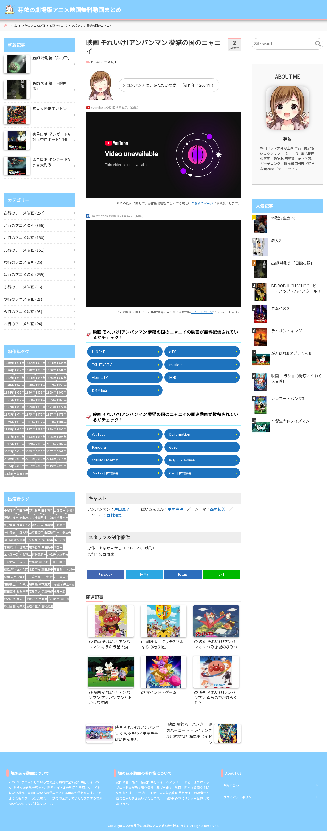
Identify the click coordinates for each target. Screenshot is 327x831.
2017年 (30, 466)
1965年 (51, 400)
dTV (172, 351)
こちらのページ (202, 203)
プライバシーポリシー (238, 797)
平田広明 (10, 547)
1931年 (19, 363)
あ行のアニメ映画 (103, 61)
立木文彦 (22, 569)
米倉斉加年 (21, 473)
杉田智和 (10, 606)
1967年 (9, 407)
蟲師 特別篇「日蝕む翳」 (292, 263)
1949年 (19, 385)
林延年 (8, 473)
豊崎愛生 (47, 606)
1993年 (30, 437)
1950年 (30, 385)
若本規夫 (44, 584)
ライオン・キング (286, 330)
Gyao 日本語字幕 (180, 473)
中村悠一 (69, 569)
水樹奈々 (34, 569)
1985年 (9, 429)
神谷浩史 (10, 532)
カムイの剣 (280, 308)
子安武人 (10, 562)
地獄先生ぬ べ (283, 217)
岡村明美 (47, 540)
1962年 (19, 400)
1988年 (40, 429)
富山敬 (65, 599)
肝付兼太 (41, 599)
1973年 (9, 414)
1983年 (51, 422)
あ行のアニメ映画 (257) (24, 213)
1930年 (9, 363)
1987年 (30, 429)
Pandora (99, 447)
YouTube (99, 434)
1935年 (61, 363)
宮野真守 (59, 525)
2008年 (61, 451)
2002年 (61, 444)
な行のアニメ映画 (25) (23, 262)
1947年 (61, 377)
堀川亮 (33, 584)
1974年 (19, 414)
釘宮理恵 (10, 525)
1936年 (9, 370)
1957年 (40, 392)
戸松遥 (51, 554)
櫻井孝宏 (62, 517)
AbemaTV (100, 377)
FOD (172, 377)
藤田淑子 (47, 569)
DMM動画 (99, 390)
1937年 (19, 370)
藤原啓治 (10, 569)
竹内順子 (22, 562)
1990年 (61, 429)
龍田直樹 (10, 591)
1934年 (51, 363)
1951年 (40, 385)
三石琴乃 (22, 584)
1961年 (9, 400)
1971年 (51, 407)
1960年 (61, 392)
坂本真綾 (19, 540)
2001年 (51, 444)
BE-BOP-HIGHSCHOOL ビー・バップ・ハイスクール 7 (295, 288)
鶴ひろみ (37, 525)
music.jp (176, 364)
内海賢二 (25, 554)
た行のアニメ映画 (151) (24, 250)
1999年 (30, 444)
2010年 (19, 459)
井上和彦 (69, 584)
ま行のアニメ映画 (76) (23, 287)
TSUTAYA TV (102, 364)
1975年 (30, 414)
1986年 (19, 429)
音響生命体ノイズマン (290, 421)
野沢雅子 (34, 510)
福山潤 (8, 540)
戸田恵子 (122, 509)
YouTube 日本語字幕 (105, 460)
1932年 (30, 363)
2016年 (19, 466)
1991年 (9, 437)
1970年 (40, 407)
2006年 (40, 451)
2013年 (51, 459)
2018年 (40, 466)
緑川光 (8, 577)
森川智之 (34, 591)
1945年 (40, 377)
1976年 (40, 414)
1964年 (40, 400)
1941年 (61, 370)
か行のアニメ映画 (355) (24, 225)
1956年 (30, 392)
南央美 (21, 606)
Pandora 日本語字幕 (105, 473)
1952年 (51, 385)
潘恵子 (21, 599)
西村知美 (114, 515)
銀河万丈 (10, 599)
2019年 (51, 466)
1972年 (61, 407)
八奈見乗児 (33, 540)
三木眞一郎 (11, 554)
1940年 (51, 370)
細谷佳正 (10, 584)
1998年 (19, 444)
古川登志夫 (64, 532)
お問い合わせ (232, 785)
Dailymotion (179, 434)
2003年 (9, 451)
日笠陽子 (47, 547)
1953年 (61, 385)
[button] (318, 43)
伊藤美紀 (47, 591)
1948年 (9, 385)
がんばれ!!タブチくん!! (291, 353)
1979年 (9, 422)
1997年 (9, 444)
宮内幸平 (19, 577)
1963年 (30, 400)
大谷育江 (22, 547)
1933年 (40, 363)
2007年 (51, 451)
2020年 (61, 466)
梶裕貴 (70, 510)
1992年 (19, 437)
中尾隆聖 (175, 509)
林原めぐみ (24, 525)
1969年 (30, 407)
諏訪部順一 (39, 554)
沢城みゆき (11, 517)
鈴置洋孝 (22, 591)
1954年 (9, 392)
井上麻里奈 (33, 577)
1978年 (61, 414)
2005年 (30, 451)
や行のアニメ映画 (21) (23, 299)
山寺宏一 (59, 510)
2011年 (30, 459)
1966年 (61, 400)
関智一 (58, 547)
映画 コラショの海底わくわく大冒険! (296, 378)
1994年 (40, 437)
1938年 (30, 370)
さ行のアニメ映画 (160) (24, 237)
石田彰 (58, 569)
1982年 (40, 422)
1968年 (19, 407)
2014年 (61, 459)
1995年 (51, 437)
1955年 (19, 392)
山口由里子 (58, 562)
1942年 (9, 377)
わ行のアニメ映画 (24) (23, 324)
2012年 (40, 459)
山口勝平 (50, 532)
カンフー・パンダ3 (287, 398)
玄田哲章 (54, 599)
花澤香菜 (34, 547)
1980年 (19, 422)
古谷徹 (48, 525)
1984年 (61, 422)
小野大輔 (22, 532)
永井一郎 (59, 591)
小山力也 (59, 540)
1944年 (30, 377)
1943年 (19, 377)
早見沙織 (47, 577)
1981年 (30, 422)
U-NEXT (98, 351)
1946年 (51, 377)
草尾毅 (33, 562)
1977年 (51, 414)
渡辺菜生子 (33, 606)
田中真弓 (47, 510)
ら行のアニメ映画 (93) (23, 311)
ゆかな (30, 599)
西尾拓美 (217, 509)
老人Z (276, 240)
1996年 (61, 437)
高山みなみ (26, 517)
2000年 (40, 444)
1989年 (51, 429)
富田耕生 (44, 562)
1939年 (40, 370)
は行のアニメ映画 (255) (24, 274)
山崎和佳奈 (36, 532)
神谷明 (39, 517)
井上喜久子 (61, 577)
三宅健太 (56, 584)
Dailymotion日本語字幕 (182, 460)
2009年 (9, 459)
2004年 (19, 451)
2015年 (9, 466)
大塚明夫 (62, 554)
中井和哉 (50, 517)
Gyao (173, 447)
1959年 (51, 392)
